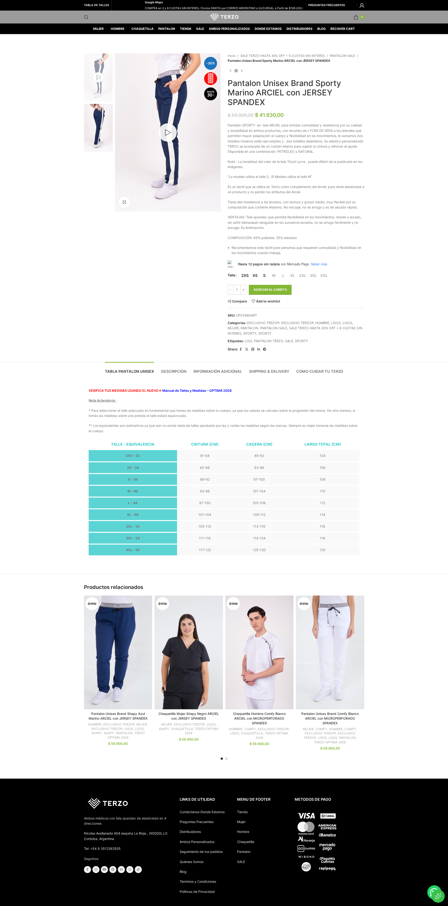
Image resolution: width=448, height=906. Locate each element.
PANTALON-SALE (342, 56)
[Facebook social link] (241, 349)
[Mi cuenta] (362, 5)
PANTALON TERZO (268, 341)
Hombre (243, 832)
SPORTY (249, 333)
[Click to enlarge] (124, 202)
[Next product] (242, 71)
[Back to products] (236, 71)
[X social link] (247, 349)
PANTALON (249, 328)
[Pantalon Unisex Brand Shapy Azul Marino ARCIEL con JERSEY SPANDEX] (118, 652)
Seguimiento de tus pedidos (201, 852)
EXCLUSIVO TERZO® (263, 323)
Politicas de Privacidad (197, 892)
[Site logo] (224, 17)
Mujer (241, 822)
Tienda (242, 812)
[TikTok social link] (138, 869)
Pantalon (243, 852)
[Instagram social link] (95, 869)
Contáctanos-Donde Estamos (202, 812)
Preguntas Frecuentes (197, 822)
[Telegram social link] (265, 349)
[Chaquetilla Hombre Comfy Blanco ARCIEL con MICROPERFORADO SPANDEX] (259, 652)
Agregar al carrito (270, 289)
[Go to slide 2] (226, 758)
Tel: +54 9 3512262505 (102, 849)
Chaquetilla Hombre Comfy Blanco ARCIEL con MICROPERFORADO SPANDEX (259, 718)
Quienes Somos (191, 862)
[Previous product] (230, 71)
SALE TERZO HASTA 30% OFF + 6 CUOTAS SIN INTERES (282, 56)
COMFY (250, 729)
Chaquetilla (245, 842)
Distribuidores (190, 832)
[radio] (245, 275)
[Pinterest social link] (253, 349)
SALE (289, 341)
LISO (248, 341)
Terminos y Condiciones (198, 881)
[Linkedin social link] (259, 349)
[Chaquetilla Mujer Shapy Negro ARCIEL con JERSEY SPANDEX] (189, 652)
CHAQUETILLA (182, 729)
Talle (231, 275)
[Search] (86, 17)
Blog (183, 872)
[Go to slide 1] (222, 758)
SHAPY (96, 733)
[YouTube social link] (104, 869)
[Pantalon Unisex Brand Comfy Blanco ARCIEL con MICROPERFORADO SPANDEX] (330, 652)
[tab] (129, 369)
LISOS (336, 323)
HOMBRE (322, 323)
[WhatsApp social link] (129, 869)
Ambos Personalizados (197, 842)
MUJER (233, 328)
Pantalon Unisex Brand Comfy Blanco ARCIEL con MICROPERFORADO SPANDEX (330, 718)
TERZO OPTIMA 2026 (330, 742)
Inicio (231, 56)
